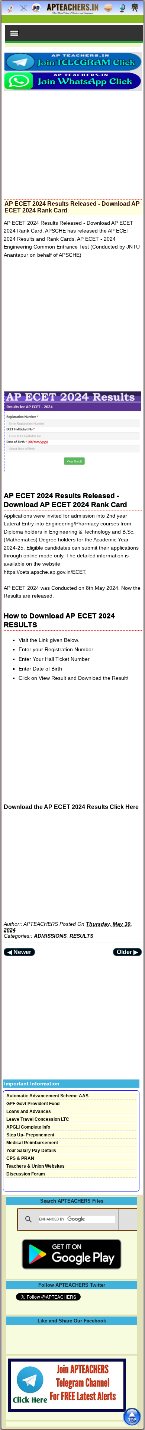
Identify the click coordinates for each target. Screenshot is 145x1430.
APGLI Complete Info (28, 1127)
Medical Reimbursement (32, 1142)
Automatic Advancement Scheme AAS (47, 1095)
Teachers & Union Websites (35, 1166)
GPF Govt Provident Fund (32, 1103)
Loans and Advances (28, 1111)
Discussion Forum (25, 1174)
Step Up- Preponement (30, 1135)
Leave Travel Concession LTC (37, 1119)
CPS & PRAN (20, 1158)
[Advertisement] (73, 143)
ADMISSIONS (50, 936)
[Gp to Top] (131, 1416)
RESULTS (81, 936)
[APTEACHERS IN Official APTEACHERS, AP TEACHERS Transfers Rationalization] (72, 12)
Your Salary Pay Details (31, 1150)
